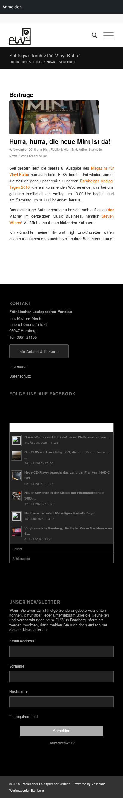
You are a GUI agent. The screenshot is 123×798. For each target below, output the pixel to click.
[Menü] (105, 35)
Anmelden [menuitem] (12, 6)
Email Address (22, 640)
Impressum (19, 366)
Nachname (18, 691)
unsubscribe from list (62, 743)
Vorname (16, 666)
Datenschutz (20, 376)
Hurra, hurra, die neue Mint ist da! (60, 141)
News (13, 156)
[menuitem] (91, 35)
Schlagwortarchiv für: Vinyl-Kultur (44, 55)
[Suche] (91, 35)
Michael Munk (37, 156)
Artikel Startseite (90, 149)
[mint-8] (54, 117)
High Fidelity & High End (60, 149)
